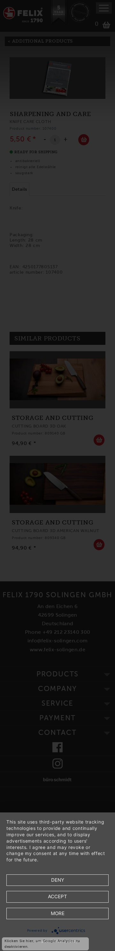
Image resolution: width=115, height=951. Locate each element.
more (58, 913)
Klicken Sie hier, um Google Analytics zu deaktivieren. (42, 943)
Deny (57, 880)
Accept (57, 896)
